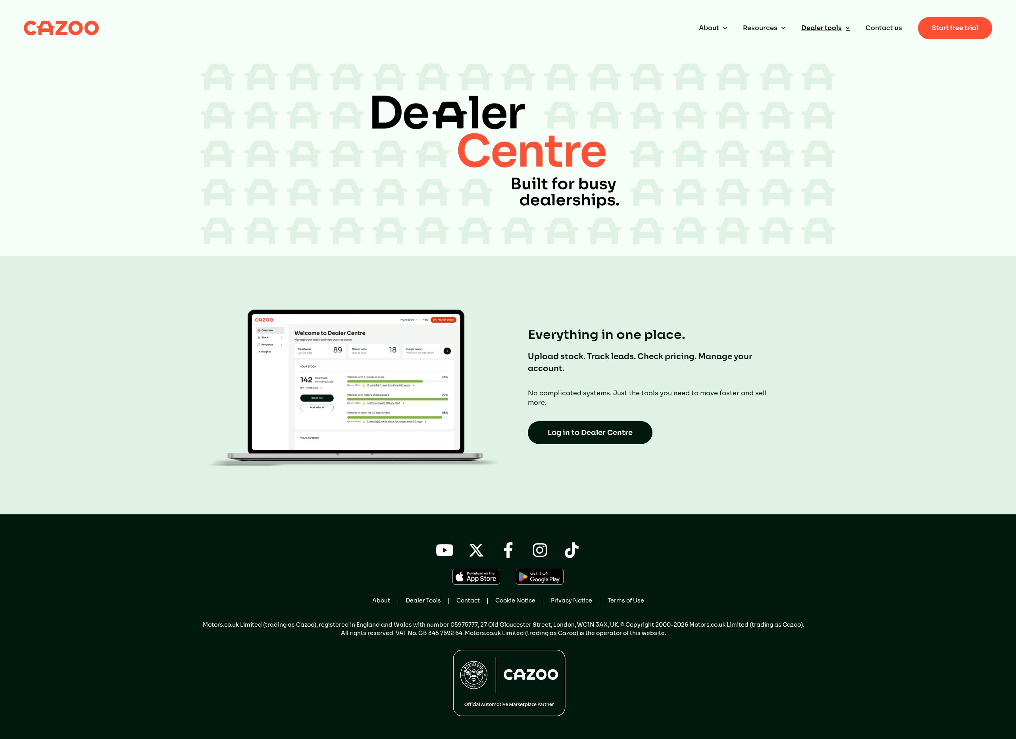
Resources (760, 28)
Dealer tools (821, 28)
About (709, 28)
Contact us (884, 28)
